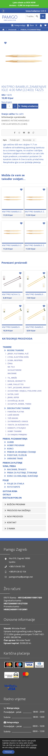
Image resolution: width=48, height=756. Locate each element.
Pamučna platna (16, 411)
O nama (11, 528)
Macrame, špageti (16, 469)
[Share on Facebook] (14, 132)
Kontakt (11, 522)
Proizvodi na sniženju (19, 510)
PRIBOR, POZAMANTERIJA (15, 438)
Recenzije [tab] (28, 140)
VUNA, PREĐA (9, 466)
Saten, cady (13, 394)
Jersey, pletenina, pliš (18, 353)
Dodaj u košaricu (29, 106)
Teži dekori (13, 418)
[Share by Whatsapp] (19, 132)
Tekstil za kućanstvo (18, 425)
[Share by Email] (24, 132)
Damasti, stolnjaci (17, 428)
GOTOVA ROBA (10, 491)
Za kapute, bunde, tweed (19, 404)
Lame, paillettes (16, 384)
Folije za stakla (15, 483)
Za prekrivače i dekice (18, 421)
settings (33, 747)
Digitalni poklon (12, 497)
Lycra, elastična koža (18, 357)
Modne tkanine (15, 350)
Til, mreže (12, 378)
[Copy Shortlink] (33, 132)
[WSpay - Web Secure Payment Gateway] (13, 676)
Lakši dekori (13, 415)
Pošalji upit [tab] (15, 140)
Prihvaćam (8, 752)
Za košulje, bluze (16, 400)
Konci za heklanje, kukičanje (22, 476)
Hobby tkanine (15, 431)
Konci (10, 448)
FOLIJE (6, 480)
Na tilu (11, 367)
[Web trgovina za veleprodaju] (36, 25)
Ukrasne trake (15, 458)
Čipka (10, 363)
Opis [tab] (5, 140)
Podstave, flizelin (17, 455)
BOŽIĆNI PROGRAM (16, 504)
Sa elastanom (14, 370)
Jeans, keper (13, 397)
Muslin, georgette (16, 381)
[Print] (28, 132)
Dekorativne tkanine (18, 408)
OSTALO (7, 494)
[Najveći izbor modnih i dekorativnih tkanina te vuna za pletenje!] (9, 18)
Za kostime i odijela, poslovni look (24, 391)
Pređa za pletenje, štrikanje (22, 472)
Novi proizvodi (15, 516)
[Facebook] (3, 10)
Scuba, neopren (15, 360)
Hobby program (15, 445)
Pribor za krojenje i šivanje (21, 452)
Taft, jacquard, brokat (19, 387)
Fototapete (13, 487)
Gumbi (10, 442)
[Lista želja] (45, 25)
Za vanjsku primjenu (17, 434)
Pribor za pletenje (12, 462)
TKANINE (7, 347)
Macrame (12, 373)
